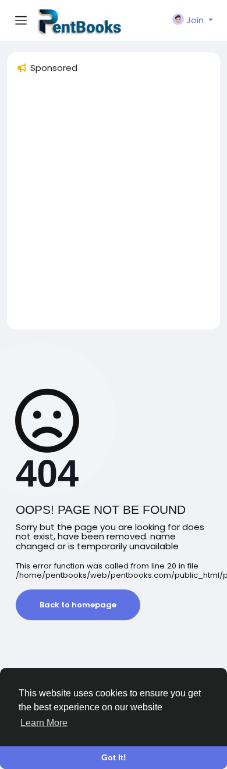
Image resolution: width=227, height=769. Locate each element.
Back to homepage (78, 604)
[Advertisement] (113, 207)
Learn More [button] (44, 723)
